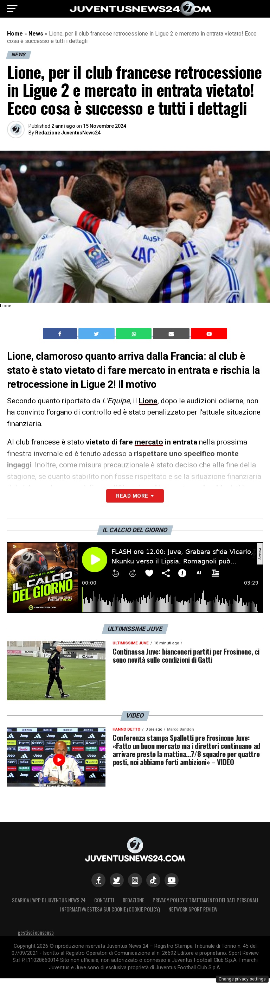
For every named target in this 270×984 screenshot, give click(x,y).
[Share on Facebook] (61, 333)
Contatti (104, 900)
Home (15, 33)
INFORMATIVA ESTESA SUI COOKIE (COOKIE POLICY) (110, 909)
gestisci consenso (36, 932)
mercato (149, 442)
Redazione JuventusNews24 (68, 132)
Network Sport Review (192, 909)
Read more (132, 496)
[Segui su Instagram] (135, 880)
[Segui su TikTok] (153, 880)
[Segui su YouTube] (172, 880)
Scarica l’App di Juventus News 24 (49, 900)
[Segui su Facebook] (98, 880)
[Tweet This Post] (97, 333)
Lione (148, 401)
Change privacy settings (242, 979)
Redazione (133, 900)
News (35, 33)
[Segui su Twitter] (117, 880)
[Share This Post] (134, 333)
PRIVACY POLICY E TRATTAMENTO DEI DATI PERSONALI (205, 900)
